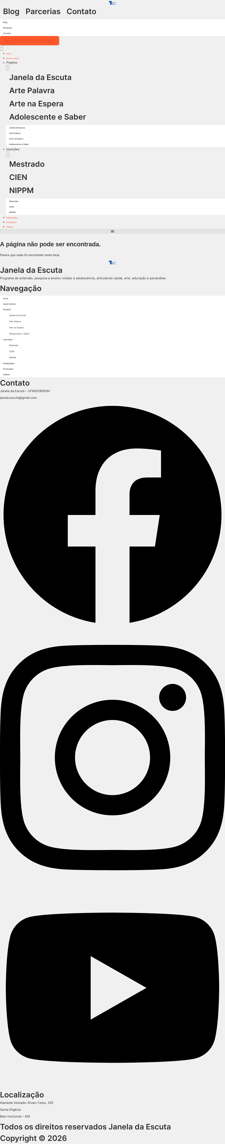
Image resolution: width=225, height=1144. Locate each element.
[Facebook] (112, 627)
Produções (8, 369)
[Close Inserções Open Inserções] (7, 154)
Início (5, 298)
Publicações (8, 363)
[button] (112, 231)
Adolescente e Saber (47, 116)
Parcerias (43, 11)
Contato (81, 11)
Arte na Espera (36, 103)
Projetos (7, 309)
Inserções (8, 339)
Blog (11, 11)
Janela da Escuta (40, 77)
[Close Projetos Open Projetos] (7, 67)
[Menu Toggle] (1, 48)
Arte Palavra (32, 90)
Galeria (6, 374)
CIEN (18, 177)
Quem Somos (9, 304)
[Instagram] (112, 885)
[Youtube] (112, 1087)
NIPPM (21, 190)
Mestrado (27, 164)
